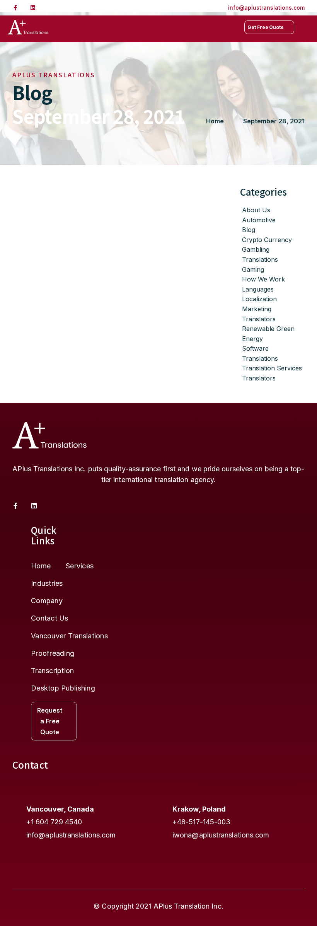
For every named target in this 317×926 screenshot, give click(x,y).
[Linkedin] (33, 7)
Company (47, 601)
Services (80, 566)
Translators (259, 378)
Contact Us (49, 618)
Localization (259, 299)
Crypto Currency (267, 240)
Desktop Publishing (63, 688)
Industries (47, 583)
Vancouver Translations (69, 636)
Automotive (259, 220)
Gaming (253, 269)
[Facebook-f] (15, 7)
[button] (306, 27)
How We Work (263, 279)
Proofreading (52, 653)
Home (41, 566)
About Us (256, 210)
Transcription (52, 671)
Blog (248, 230)
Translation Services (272, 368)
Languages (258, 289)
